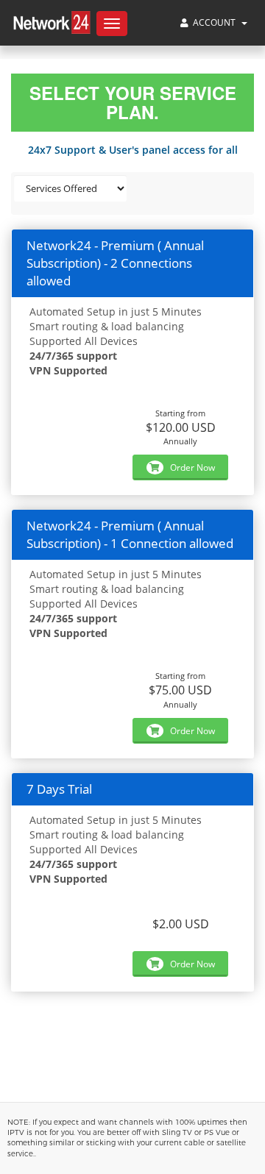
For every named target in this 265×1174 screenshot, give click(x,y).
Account (214, 22)
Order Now (191, 467)
